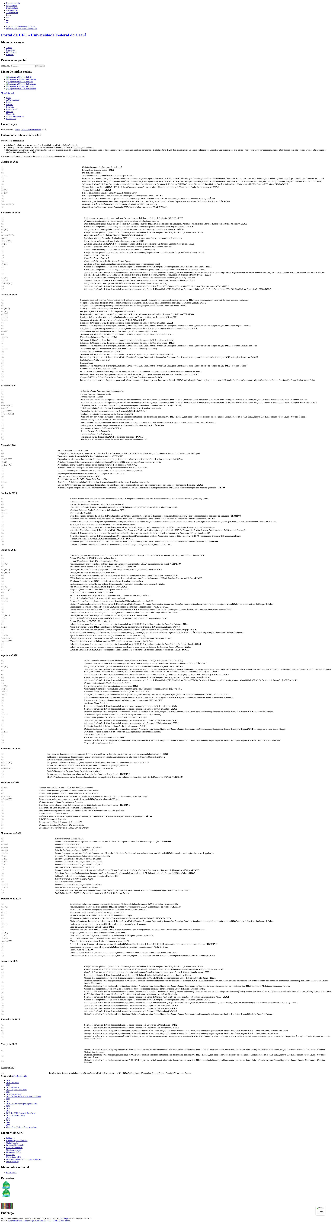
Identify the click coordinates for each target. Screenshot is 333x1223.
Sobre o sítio (11, 1173)
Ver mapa (64, 1218)
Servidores (10, 50)
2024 (8, 1092)
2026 (8, 1080)
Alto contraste (12, 10)
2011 (8, 1118)
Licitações (10, 1155)
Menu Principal (7, 93)
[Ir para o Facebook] (21, 89)
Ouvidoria (10, 114)
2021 (8, 1101)
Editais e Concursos (14, 1147)
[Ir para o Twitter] (20, 86)
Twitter (24, 1076)
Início (8, 97)
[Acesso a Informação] (7, 1203)
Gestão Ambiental (13, 1150)
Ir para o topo (64, 1221)
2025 (8, 1085)
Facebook (17, 1076)
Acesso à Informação (15, 116)
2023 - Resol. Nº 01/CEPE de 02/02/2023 (23, 1097)
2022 (8, 1099)
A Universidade (12, 100)
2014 (8, 1108)
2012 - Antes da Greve (15, 1115)
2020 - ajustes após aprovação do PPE (22, 1104)
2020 (8, 1106)
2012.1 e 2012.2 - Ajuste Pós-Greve (21, 1113)
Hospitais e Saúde (13, 1152)
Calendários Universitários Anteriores (21, 1127)
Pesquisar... (5, 66)
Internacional (11, 109)
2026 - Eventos (12, 1083)
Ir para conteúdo (13, 3)
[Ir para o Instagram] (21, 84)
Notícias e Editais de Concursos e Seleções (23, 1159)
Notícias (9, 111)
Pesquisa (39, 66)
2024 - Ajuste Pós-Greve (16, 1090)
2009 (8, 1122)
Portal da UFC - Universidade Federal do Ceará (43, 35)
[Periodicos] (7, 1208)
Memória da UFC (13, 1157)
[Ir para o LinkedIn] (21, 79)
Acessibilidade (12, 12)
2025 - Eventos (12, 1087)
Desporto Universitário (15, 1145)
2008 (8, 1125)
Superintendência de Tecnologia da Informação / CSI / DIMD (33, 1221)
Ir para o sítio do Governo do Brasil (20, 26)
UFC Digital (11, 52)
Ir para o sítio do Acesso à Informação (21, 29)
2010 (8, 1120)
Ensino (9, 102)
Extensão (10, 107)
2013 (8, 1111)
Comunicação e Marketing (17, 1140)
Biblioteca (10, 1138)
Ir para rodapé (12, 8)
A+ (7, 17)
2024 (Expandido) (13, 1094)
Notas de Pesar (12, 1162)
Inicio (17, 130)
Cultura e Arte (12, 1143)
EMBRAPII (11, 119)
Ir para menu (11, 5)
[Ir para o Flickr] (19, 82)
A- (7, 19)
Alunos (9, 47)
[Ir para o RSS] (19, 77)
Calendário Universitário (31, 130)
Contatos (10, 54)
